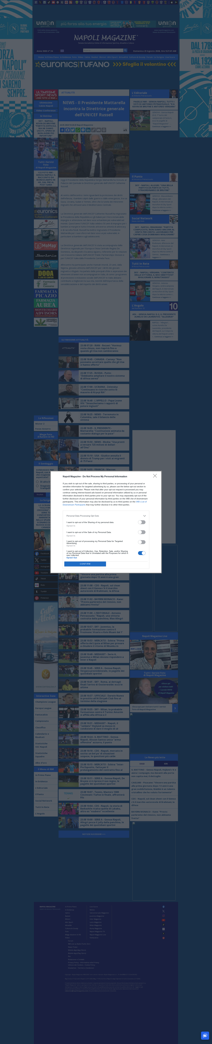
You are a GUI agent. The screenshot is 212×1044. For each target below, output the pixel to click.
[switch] (142, 522)
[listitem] (106, 515)
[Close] (156, 476)
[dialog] (106, 522)
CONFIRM (85, 564)
